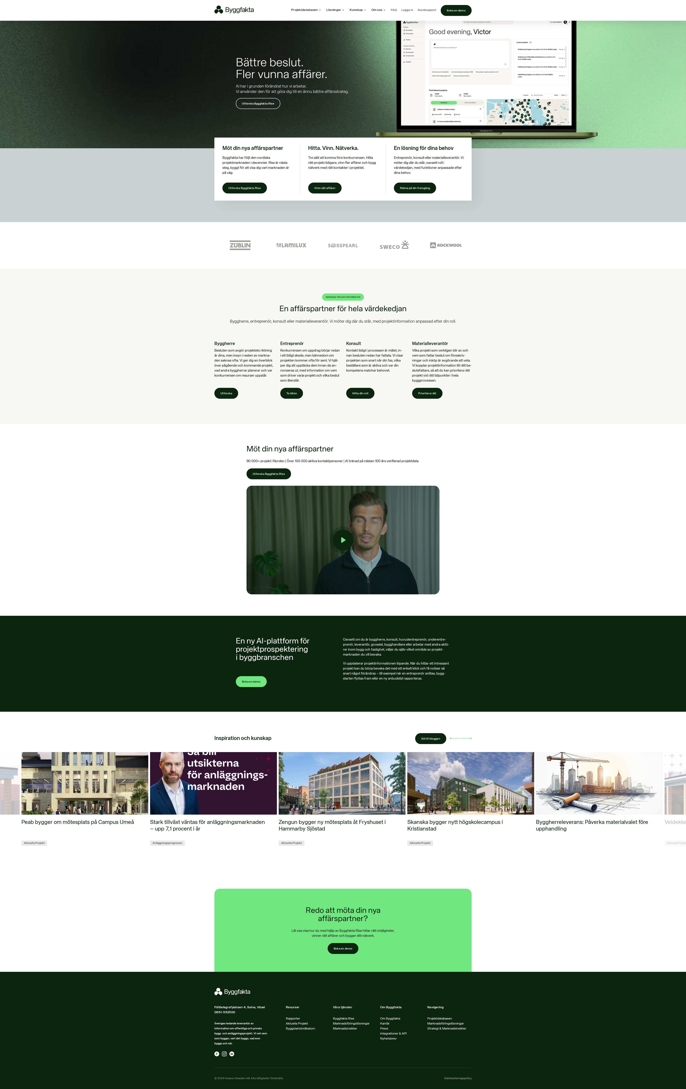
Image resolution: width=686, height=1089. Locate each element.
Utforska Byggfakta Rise (258, 103)
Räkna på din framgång (415, 188)
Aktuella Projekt (297, 1023)
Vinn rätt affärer (324, 188)
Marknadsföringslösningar (351, 1023)
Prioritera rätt (427, 393)
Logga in (407, 10)
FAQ (394, 10)
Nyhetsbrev (388, 1038)
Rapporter (293, 1018)
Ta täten (291, 393)
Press (384, 1028)
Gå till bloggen (430, 738)
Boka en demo (456, 10)
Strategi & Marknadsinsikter (446, 1028)
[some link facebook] (218, 1054)
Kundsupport (427, 10)
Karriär (384, 1023)
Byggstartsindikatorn (300, 1028)
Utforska (226, 393)
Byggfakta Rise (343, 1018)
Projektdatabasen (439, 1018)
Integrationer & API (393, 1033)
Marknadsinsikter (345, 1028)
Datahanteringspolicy (458, 1078)
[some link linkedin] (233, 1054)
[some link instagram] (225, 1054)
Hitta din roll (360, 393)
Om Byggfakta (390, 1018)
